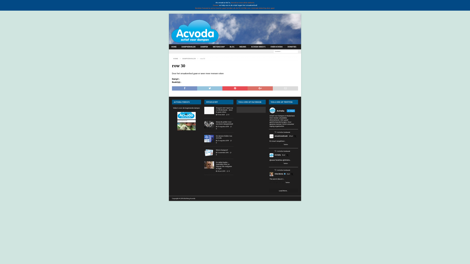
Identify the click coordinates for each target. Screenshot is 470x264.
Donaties (292, 46)
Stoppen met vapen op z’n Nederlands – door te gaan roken (224, 110)
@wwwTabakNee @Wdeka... (280, 160)
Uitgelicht (212, 102)
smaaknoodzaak (281, 136)
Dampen (204, 46)
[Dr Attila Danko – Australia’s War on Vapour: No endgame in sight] (209, 165)
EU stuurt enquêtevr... (278, 141)
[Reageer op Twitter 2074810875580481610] (271, 163)
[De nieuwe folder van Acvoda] (209, 138)
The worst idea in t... (277, 179)
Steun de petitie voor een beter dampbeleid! (224, 123)
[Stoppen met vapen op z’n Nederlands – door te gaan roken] (209, 110)
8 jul (283, 155)
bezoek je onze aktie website (242, 2)
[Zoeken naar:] (286, 51)
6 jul (288, 174)
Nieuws (242, 46)
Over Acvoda (276, 46)
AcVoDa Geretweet (283, 132)
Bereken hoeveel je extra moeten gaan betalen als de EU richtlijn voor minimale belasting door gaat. (235, 8)
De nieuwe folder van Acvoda (224, 137)
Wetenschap (219, 46)
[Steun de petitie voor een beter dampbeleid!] (209, 124)
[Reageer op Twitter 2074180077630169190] (271, 182)
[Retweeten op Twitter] (275, 132)
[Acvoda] (235, 43)
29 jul (291, 136)
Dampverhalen (188, 46)
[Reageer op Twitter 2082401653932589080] (271, 144)
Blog (232, 46)
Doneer (216, 5)
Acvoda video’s (258, 46)
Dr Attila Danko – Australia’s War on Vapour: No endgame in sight (224, 165)
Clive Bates (279, 174)
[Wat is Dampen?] (209, 152)
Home (173, 46)
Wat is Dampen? (222, 150)
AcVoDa (278, 155)
